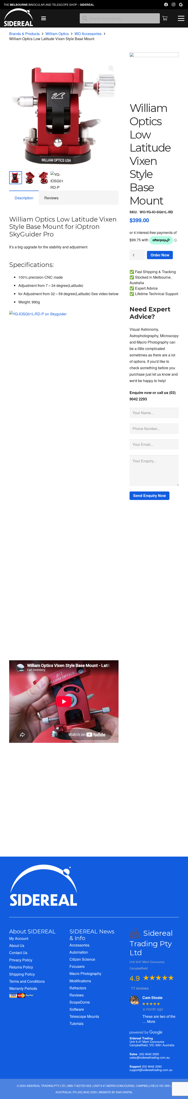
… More (148, 1021)
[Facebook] (166, 4)
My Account (18, 938)
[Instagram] (173, 4)
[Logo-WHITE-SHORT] (18, 19)
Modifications (80, 980)
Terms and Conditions (27, 981)
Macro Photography (85, 973)
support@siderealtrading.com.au (151, 1070)
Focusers (77, 966)
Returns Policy (21, 967)
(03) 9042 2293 (149, 1054)
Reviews (76, 995)
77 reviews (140, 988)
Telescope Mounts (84, 1016)
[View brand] (154, 55)
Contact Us (18, 952)
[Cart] (165, 18)
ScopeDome (79, 1002)
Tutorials (76, 1023)
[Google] (180, 4)
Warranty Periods (23, 988)
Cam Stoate (152, 997)
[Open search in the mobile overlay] (120, 18)
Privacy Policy (20, 960)
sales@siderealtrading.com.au (150, 1057)
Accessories (79, 945)
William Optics (57, 33)
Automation (78, 952)
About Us (16, 945)
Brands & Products (24, 33)
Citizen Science (82, 959)
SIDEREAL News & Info (91, 934)
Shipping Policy (22, 974)
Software (76, 1009)
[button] (44, 18)
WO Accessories (88, 33)
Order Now (160, 255)
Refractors (77, 988)
